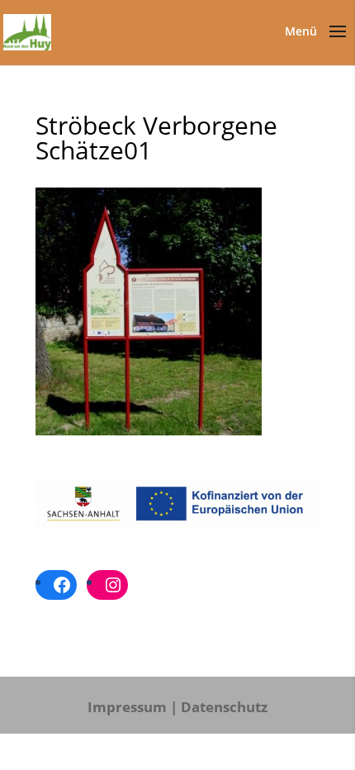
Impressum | (133, 706)
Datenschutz (224, 706)
